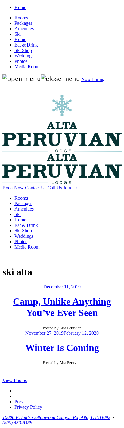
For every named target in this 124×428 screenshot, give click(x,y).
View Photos (14, 380)
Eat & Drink (26, 44)
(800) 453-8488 (17, 422)
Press (19, 401)
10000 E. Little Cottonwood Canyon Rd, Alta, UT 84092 (56, 417)
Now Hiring (92, 79)
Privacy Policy (28, 407)
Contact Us (35, 187)
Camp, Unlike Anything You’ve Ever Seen (62, 307)
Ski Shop (23, 50)
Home (20, 7)
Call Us (55, 187)
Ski (17, 34)
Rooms (21, 17)
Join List (71, 187)
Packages (23, 23)
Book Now (13, 187)
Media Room (26, 66)
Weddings (23, 55)
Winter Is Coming (62, 347)
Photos (20, 61)
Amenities (24, 28)
